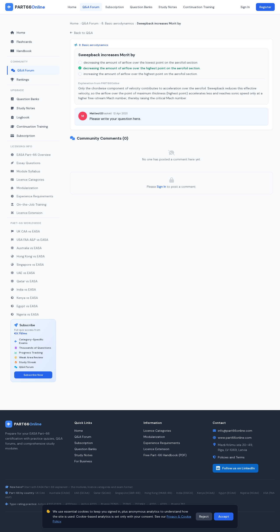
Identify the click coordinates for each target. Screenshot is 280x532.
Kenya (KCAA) (205, 493)
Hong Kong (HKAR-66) (158, 493)
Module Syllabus (28, 171)
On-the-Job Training (31, 204)
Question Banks (141, 7)
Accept (223, 516)
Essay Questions (28, 163)
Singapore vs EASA (30, 265)
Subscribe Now (33, 375)
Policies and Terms (231, 457)
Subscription (114, 7)
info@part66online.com (235, 431)
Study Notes (168, 7)
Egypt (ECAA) (227, 493)
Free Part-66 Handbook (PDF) (165, 455)
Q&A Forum (90, 7)
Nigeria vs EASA (28, 314)
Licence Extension (29, 213)
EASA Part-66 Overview (34, 155)
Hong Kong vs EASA (31, 256)
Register (265, 7)
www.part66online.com (235, 438)
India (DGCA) (184, 493)
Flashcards (24, 42)
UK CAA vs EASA (28, 231)
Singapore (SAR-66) (127, 493)
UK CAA (40, 493)
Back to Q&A (83, 33)
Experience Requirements (35, 196)
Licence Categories (30, 180)
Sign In (245, 7)
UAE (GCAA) (81, 493)
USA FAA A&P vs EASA (32, 240)
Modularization (27, 188)
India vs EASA (26, 289)
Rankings (23, 79)
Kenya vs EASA (27, 298)
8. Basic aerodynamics (118, 23)
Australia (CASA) (59, 493)
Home (72, 7)
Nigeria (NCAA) (249, 493)
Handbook (24, 51)
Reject (204, 516)
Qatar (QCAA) (102, 493)
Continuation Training (198, 7)
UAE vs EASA (26, 273)
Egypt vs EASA (27, 306)
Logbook (23, 117)
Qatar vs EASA (27, 281)
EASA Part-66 (45, 487)
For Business (83, 461)
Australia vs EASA (29, 248)
